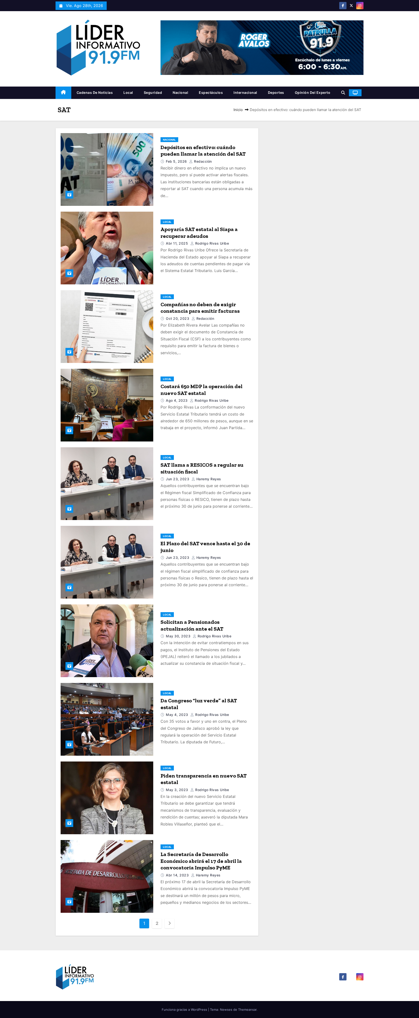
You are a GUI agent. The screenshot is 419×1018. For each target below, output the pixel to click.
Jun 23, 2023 (178, 479)
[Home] (63, 93)
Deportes (276, 92)
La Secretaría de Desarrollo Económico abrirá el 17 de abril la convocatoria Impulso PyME (201, 861)
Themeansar (247, 1009)
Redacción (202, 161)
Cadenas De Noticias (95, 92)
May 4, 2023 (177, 715)
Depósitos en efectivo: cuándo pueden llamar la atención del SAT (203, 150)
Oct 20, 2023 (178, 318)
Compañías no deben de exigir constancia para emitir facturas (200, 307)
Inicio (238, 109)
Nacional (180, 92)
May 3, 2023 (177, 790)
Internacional (245, 92)
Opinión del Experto (312, 92)
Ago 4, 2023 (177, 400)
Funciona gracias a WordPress (185, 1009)
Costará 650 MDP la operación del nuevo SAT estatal (201, 389)
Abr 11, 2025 (177, 243)
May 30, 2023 (179, 636)
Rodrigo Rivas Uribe (211, 243)
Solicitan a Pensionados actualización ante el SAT (192, 625)
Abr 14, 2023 (178, 875)
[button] (343, 92)
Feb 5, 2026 (177, 161)
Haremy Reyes (208, 479)
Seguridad (153, 92)
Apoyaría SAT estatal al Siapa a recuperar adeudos (199, 232)
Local (128, 92)
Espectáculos (211, 92)
